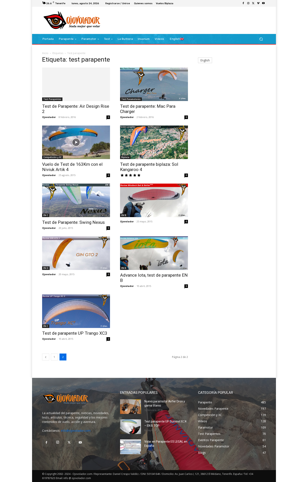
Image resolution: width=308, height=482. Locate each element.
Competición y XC (52, 157)
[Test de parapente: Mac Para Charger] (154, 84)
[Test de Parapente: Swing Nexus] (76, 200)
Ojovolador (49, 117)
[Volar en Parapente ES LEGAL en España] (130, 446)
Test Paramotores (131, 99)
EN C (45, 215)
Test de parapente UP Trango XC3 (74, 333)
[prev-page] (45, 357)
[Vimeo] (258, 3)
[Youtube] (263, 3)
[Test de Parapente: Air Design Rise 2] (76, 84)
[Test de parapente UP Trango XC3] (76, 311)
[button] (261, 39)
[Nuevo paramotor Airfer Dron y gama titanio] (130, 406)
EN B (123, 215)
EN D (45, 268)
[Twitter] (253, 3)
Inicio (45, 53)
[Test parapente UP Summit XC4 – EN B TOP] (130, 426)
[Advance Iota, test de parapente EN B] (154, 253)
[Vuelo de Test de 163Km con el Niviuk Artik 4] (76, 142)
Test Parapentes (52, 99)
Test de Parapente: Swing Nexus (73, 222)
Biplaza (125, 157)
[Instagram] (248, 3)
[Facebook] (243, 3)
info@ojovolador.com (76, 431)
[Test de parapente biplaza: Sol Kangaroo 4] (154, 142)
